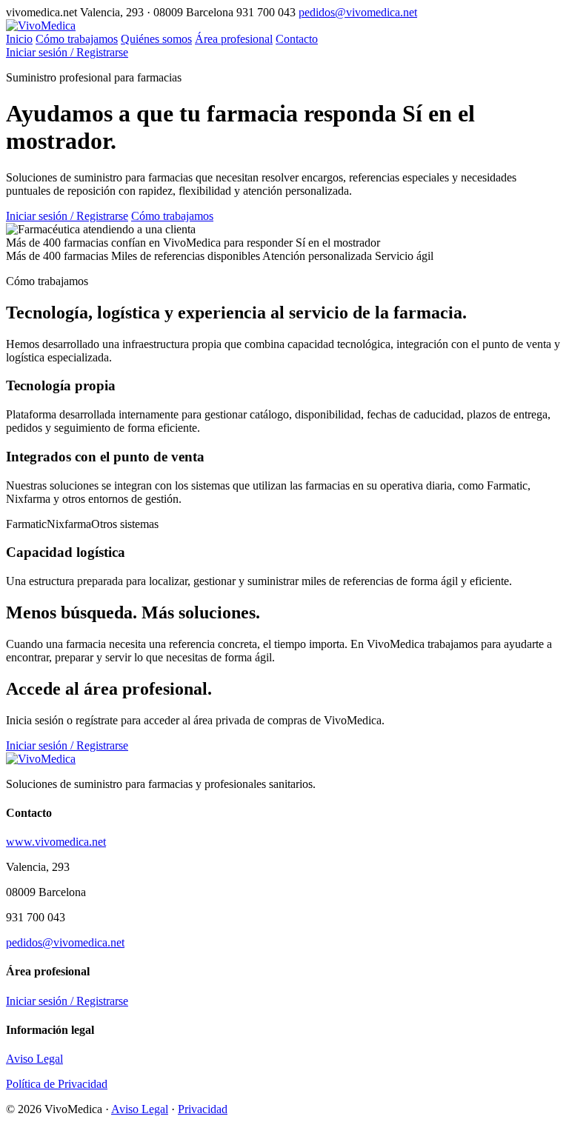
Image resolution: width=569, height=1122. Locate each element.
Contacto (297, 39)
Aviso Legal (34, 1058)
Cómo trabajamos (77, 39)
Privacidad (202, 1109)
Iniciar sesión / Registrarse (67, 52)
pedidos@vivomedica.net (358, 12)
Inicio (19, 39)
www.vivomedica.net (56, 841)
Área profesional (234, 39)
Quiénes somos (156, 39)
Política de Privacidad (56, 1084)
